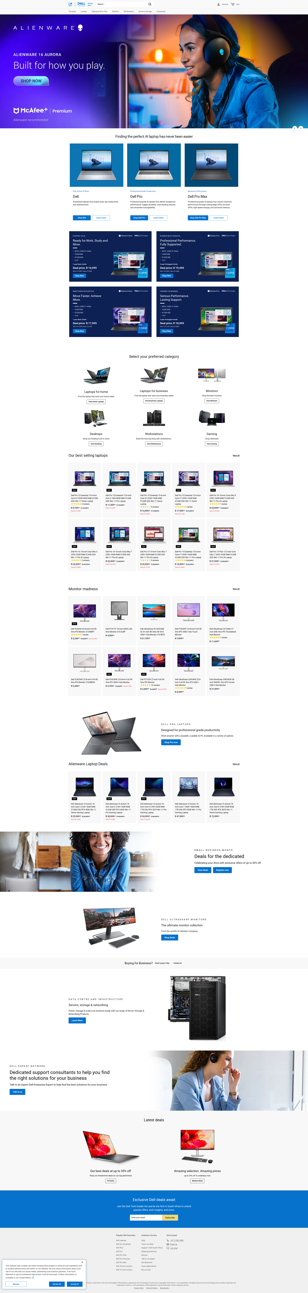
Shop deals (169, 937)
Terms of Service (151, 1288)
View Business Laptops (154, 401)
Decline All (57, 1284)
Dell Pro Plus (121, 1255)
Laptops (84, 11)
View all (236, 455)
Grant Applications (148, 1266)
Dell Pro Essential (123, 1244)
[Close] (82, 1262)
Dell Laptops (121, 1240)
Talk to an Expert (148, 1259)
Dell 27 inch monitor (124, 1270)
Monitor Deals (197, 1181)
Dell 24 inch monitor (124, 1266)
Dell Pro (119, 1251)
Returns (144, 1255)
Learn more (101, 218)
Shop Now (79, 276)
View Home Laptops (96, 402)
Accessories (161, 11)
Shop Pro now (171, 742)
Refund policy (164, 1288)
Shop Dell (82, 218)
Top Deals (72, 11)
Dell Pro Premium (123, 1259)
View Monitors (211, 401)
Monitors (115, 11)
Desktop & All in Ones (99, 11)
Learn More (77, 1020)
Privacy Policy (139, 1288)
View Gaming (212, 444)
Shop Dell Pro (139, 218)
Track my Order (147, 1244)
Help (143, 1240)
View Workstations (154, 444)
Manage (16, 1284)
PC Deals (110, 1181)
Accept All (75, 1284)
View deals (203, 870)
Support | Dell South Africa (152, 1248)
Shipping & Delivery (149, 1251)
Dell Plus (119, 1248)
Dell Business (146, 1262)
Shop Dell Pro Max (198, 218)
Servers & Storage (145, 11)
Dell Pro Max (121, 1262)
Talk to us (17, 1092)
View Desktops (96, 444)
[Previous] (294, 128)
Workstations (129, 11)
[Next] (300, 128)
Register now (222, 870)
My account (146, 1270)
